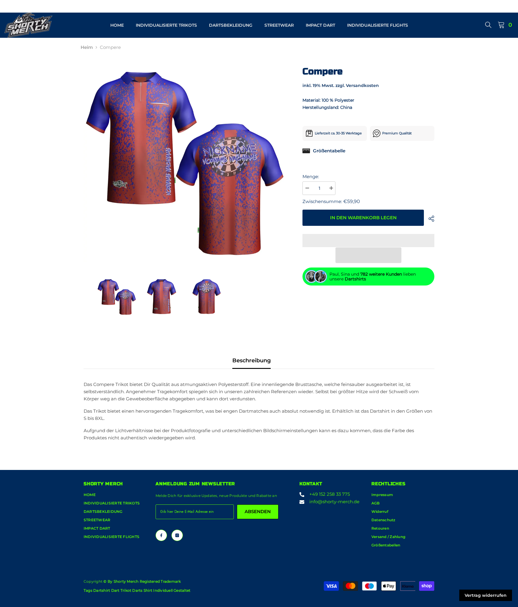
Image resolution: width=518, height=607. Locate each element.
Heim (87, 47)
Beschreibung (251, 360)
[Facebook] (161, 535)
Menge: (310, 176)
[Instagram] (177, 535)
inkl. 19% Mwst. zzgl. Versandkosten (340, 85)
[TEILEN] (429, 218)
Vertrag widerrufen (486, 595)
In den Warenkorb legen (363, 217)
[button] (368, 255)
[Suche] (488, 24)
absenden (258, 511)
